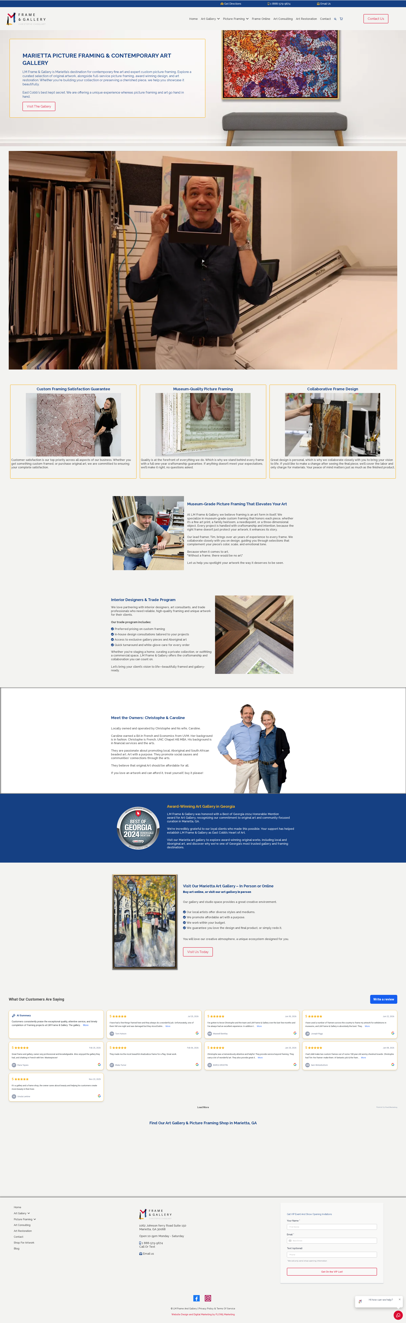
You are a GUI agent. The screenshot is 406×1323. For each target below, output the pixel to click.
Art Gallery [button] (209, 18)
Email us (148, 1253)
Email (290, 1234)
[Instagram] (208, 1298)
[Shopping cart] (341, 18)
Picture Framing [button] (234, 18)
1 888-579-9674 (152, 1243)
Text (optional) (294, 1248)
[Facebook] (196, 1298)
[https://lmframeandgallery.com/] (26, 18)
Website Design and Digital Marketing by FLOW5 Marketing (203, 1314)
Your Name (293, 1220)
